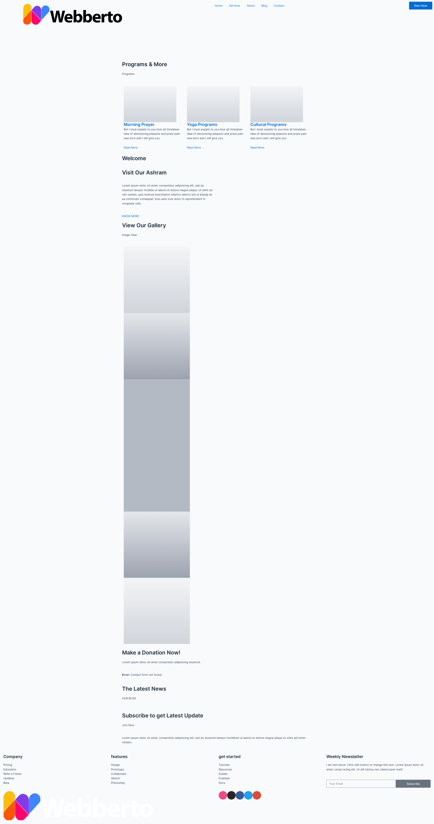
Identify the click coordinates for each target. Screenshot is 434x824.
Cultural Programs (268, 124)
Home (218, 5)
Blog (264, 5)
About (251, 5)
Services (234, 5)
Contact (279, 5)
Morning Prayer (139, 124)
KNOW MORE (130, 216)
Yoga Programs (202, 124)
